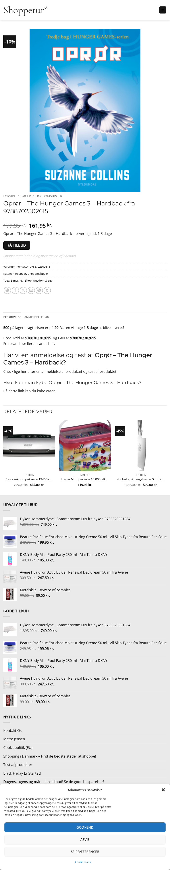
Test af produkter (17, 764)
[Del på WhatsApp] (7, 290)
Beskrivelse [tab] (12, 317)
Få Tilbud (17, 245)
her (51, 343)
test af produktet (102, 371)
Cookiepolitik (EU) (18, 747)
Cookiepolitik (83, 862)
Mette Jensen (14, 739)
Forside (9, 196)
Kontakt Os (12, 730)
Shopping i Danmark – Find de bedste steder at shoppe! (49, 756)
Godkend (84, 827)
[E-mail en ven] (31, 290)
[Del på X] (23, 290)
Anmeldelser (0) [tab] (36, 317)
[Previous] (3, 457)
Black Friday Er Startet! (22, 773)
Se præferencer (85, 851)
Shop (28, 280)
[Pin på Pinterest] (39, 290)
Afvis (84, 839)
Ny (21, 280)
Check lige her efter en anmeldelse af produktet (42, 371)
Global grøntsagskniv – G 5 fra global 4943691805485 (140, 479)
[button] (163, 790)
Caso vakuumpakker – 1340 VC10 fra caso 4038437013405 (29, 479)
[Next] (166, 457)
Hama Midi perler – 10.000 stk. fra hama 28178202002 (84, 479)
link (21, 391)
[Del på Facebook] (15, 290)
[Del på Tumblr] (47, 290)
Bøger (26, 196)
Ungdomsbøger (49, 196)
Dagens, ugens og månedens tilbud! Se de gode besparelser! (53, 781)
